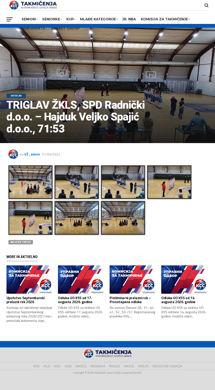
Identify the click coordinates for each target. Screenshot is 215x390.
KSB (68, 366)
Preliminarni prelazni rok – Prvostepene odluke (130, 300)
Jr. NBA (129, 19)
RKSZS (114, 366)
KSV (57, 366)
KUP (70, 19)
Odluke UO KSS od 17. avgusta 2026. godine (75, 300)
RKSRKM (98, 366)
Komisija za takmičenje (164, 19)
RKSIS (129, 366)
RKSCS (81, 366)
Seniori (29, 19)
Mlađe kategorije (98, 19)
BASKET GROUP (65, 28)
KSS (36, 366)
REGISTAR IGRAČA (167, 366)
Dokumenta (33, 28)
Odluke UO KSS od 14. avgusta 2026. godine (178, 300)
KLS (47, 366)
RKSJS (143, 366)
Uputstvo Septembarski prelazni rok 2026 (26, 300)
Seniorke (51, 19)
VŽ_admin (32, 154)
